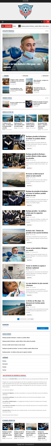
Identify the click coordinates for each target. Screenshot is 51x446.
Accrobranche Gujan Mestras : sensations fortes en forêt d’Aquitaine (42, 125)
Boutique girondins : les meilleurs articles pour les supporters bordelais (29, 104)
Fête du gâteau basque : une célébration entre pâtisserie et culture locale (29, 89)
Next (32, 319)
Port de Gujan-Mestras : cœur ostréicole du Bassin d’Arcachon (5, 89)
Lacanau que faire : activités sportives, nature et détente (30, 124)
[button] (2, 21)
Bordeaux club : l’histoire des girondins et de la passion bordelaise (13, 236)
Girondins (6, 148)
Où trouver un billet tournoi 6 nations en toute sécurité (13, 179)
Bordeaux (6, 61)
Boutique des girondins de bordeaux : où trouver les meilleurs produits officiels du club (5, 104)
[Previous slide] (46, 31)
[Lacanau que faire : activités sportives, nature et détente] (31, 118)
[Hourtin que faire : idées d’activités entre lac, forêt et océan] (19, 118)
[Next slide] (48, 31)
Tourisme (5, 120)
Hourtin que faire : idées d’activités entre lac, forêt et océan (19, 124)
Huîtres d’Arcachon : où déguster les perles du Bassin (29, 81)
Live (48, 21)
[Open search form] (41, 21)
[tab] (5, 76)
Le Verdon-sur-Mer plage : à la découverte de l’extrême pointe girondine (7, 125)
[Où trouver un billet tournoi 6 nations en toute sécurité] (31, 426)
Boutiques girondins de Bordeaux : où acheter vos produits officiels (13, 142)
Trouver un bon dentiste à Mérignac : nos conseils (13, 254)
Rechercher (5, 324)
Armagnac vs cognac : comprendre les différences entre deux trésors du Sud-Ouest (5, 81)
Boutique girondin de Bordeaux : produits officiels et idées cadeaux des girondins (22, 26)
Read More (30, 148)
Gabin (6, 69)
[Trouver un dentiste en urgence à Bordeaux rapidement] (26, 52)
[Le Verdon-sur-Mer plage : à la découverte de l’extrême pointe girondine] (7, 118)
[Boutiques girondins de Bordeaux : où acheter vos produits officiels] (7, 426)
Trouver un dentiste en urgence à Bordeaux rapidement (23, 65)
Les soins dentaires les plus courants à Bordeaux (13, 289)
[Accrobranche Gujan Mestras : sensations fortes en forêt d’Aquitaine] (43, 118)
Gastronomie (5, 364)
